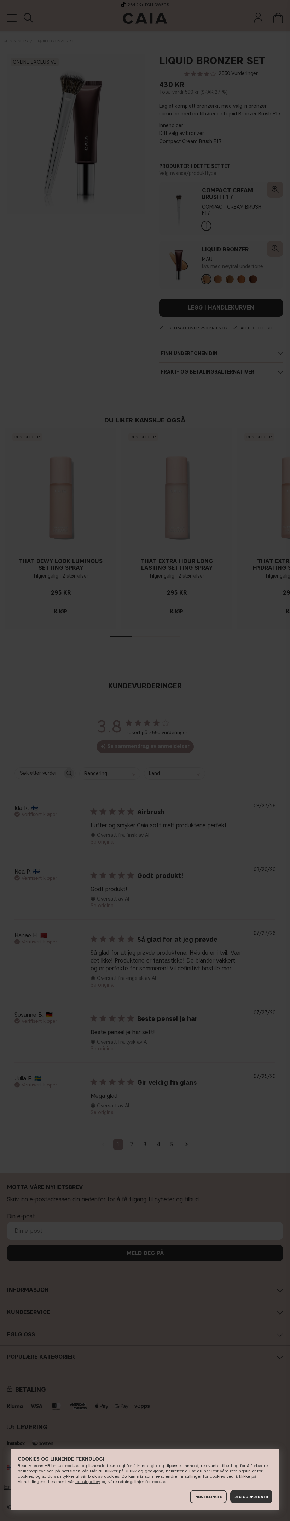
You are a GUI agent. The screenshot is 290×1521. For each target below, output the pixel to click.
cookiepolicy (87, 1481)
